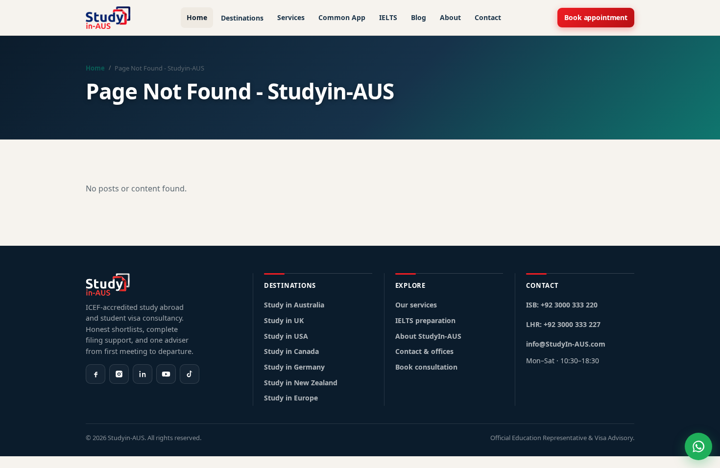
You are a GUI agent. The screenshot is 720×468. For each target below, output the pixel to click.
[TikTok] (189, 374)
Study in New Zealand (300, 382)
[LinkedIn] (142, 374)
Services (291, 17)
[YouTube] (166, 374)
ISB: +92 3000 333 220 (562, 304)
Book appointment (595, 17)
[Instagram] (119, 374)
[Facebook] (95, 374)
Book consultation (426, 367)
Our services (416, 304)
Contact (488, 17)
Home (197, 17)
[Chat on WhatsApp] (698, 446)
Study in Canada (291, 351)
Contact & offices (424, 351)
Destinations (242, 18)
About (450, 17)
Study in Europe (291, 397)
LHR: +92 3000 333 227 (563, 324)
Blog (418, 17)
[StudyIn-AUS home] (108, 17)
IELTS (388, 17)
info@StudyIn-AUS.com (565, 344)
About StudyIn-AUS (428, 336)
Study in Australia (294, 304)
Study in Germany (294, 367)
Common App (341, 17)
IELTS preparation (425, 320)
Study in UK (284, 320)
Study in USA (286, 336)
